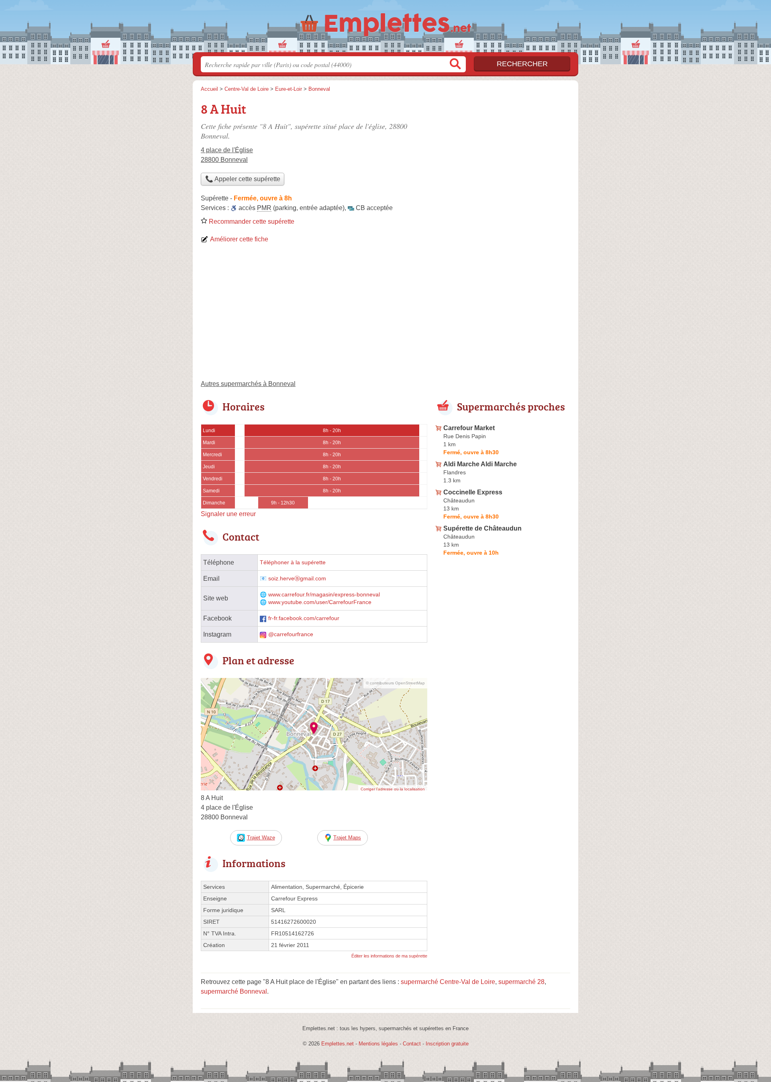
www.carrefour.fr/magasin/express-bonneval (324, 595)
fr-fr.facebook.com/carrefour (303, 618)
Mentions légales (378, 1044)
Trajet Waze (261, 838)
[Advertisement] (385, 315)
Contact (412, 1044)
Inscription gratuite (447, 1044)
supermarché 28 (521, 981)
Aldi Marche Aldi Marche (480, 464)
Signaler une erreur (228, 513)
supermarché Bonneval (234, 991)
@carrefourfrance (290, 634)
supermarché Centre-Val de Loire (448, 981)
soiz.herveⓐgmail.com (297, 579)
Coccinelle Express (472, 492)
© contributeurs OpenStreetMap (395, 683)
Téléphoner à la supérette (293, 562)
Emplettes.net (337, 1044)
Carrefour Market (469, 428)
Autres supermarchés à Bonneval (248, 383)
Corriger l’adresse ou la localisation (393, 789)
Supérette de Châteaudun (482, 528)
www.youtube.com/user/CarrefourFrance (319, 602)
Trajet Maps (347, 838)
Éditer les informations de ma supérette (389, 955)
